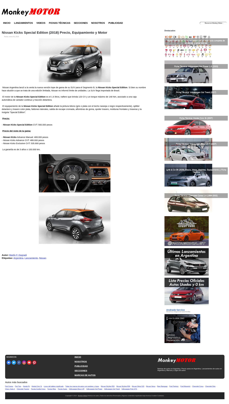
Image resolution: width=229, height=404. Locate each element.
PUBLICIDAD (81, 366)
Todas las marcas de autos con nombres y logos (82, 386)
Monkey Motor (82, 396)
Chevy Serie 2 (10, 389)
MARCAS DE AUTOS (85, 375)
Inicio (6, 23)
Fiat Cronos (9, 386)
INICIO (78, 357)
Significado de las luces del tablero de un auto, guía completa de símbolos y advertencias (196, 41)
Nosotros (98, 23)
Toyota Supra (62, 389)
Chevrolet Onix (210, 386)
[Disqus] (75, 309)
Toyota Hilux (51, 389)
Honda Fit (26, 386)
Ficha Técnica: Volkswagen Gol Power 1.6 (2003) (196, 66)
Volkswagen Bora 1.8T (76, 389)
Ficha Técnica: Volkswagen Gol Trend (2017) (196, 92)
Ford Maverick (185, 386)
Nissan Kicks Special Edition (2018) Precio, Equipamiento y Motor (54, 32)
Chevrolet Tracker (23, 389)
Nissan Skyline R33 (107, 386)
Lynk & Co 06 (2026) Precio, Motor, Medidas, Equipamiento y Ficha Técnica (196, 171)
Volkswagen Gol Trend (112, 389)
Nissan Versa (150, 386)
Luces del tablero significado (53, 386)
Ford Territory (174, 386)
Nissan (42, 258)
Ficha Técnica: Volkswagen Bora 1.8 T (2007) (196, 144)
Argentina (18, 258)
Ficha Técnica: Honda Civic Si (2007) (196, 118)
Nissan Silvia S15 (138, 386)
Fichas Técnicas (59, 23)
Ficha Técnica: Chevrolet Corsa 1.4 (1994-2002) (196, 195)
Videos (40, 23)
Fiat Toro (18, 386)
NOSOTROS (81, 361)
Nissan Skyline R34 (123, 386)
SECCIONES (81, 370)
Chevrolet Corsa (197, 386)
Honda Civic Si (37, 386)
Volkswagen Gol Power (94, 389)
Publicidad (115, 23)
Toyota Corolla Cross (38, 389)
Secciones (81, 23)
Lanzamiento (31, 258)
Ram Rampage (162, 386)
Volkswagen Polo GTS (129, 389)
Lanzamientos (23, 23)
